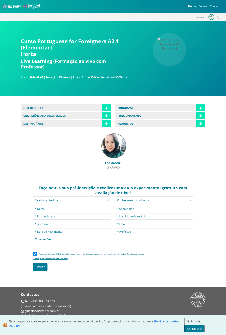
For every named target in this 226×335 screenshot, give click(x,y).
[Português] (211, 17)
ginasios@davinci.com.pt (42, 311)
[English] (219, 17)
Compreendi (194, 328)
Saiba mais (193, 321)
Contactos (216, 6)
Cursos (203, 6)
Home (192, 6)
